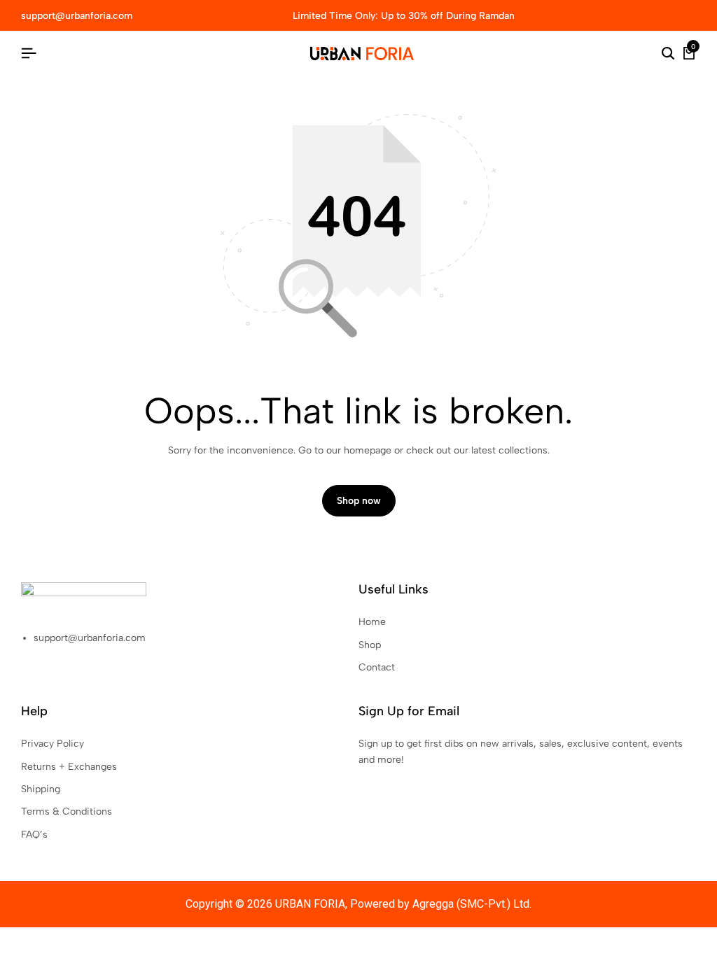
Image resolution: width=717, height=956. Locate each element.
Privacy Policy (52, 744)
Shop (369, 645)
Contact (376, 667)
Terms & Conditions (66, 811)
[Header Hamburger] (28, 53)
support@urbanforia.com (76, 16)
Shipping (40, 789)
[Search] (667, 54)
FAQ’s (34, 835)
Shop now (359, 501)
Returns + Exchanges (69, 767)
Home (372, 622)
